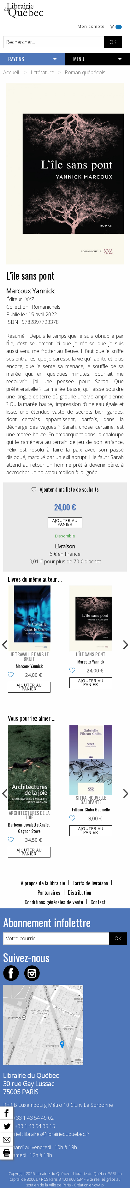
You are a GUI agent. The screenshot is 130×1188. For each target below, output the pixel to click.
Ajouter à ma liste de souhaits (68, 489)
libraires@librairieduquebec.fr (57, 1133)
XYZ (30, 299)
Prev (5, 645)
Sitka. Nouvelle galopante (91, 799)
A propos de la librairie (43, 883)
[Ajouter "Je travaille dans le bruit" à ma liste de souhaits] (12, 675)
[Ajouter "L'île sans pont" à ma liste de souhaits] (73, 670)
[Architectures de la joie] (29, 767)
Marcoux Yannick (30, 291)
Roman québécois (85, 72)
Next (125, 645)
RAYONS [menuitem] (16, 59)
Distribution (79, 892)
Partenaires (49, 892)
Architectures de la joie (29, 815)
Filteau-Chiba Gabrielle (91, 809)
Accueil (11, 72)
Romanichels (46, 306)
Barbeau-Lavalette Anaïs (28, 824)
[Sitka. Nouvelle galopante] (90, 760)
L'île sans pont (90, 654)
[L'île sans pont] (90, 618)
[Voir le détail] (29, 618)
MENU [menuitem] (78, 59)
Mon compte (91, 26)
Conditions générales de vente (54, 902)
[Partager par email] (6, 1139)
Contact (98, 902)
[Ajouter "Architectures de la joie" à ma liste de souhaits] (12, 840)
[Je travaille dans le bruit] (29, 618)
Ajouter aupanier (65, 522)
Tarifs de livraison (90, 883)
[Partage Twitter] (6, 1125)
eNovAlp (96, 1185)
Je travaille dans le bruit (29, 656)
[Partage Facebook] (6, 1112)
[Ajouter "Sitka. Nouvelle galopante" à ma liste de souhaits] (73, 818)
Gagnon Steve (29, 830)
